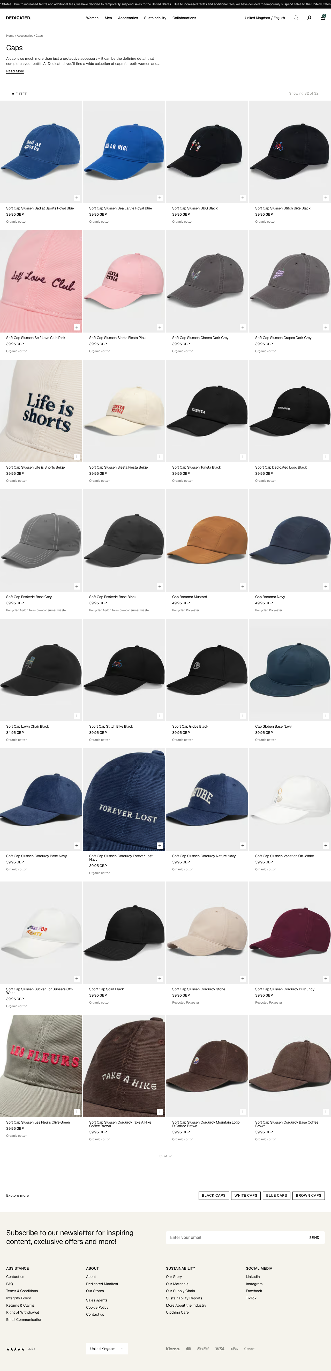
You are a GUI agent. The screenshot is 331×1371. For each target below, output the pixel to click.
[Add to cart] (77, 198)
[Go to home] (45, 17)
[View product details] (41, 213)
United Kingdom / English (265, 18)
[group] (41, 152)
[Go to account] (309, 18)
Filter (21, 94)
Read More (15, 71)
